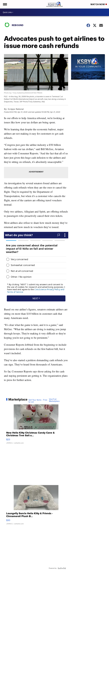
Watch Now (97, 4)
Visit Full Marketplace (54, 400)
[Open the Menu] (4, 4)
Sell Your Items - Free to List (38, 401)
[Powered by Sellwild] (62, 568)
